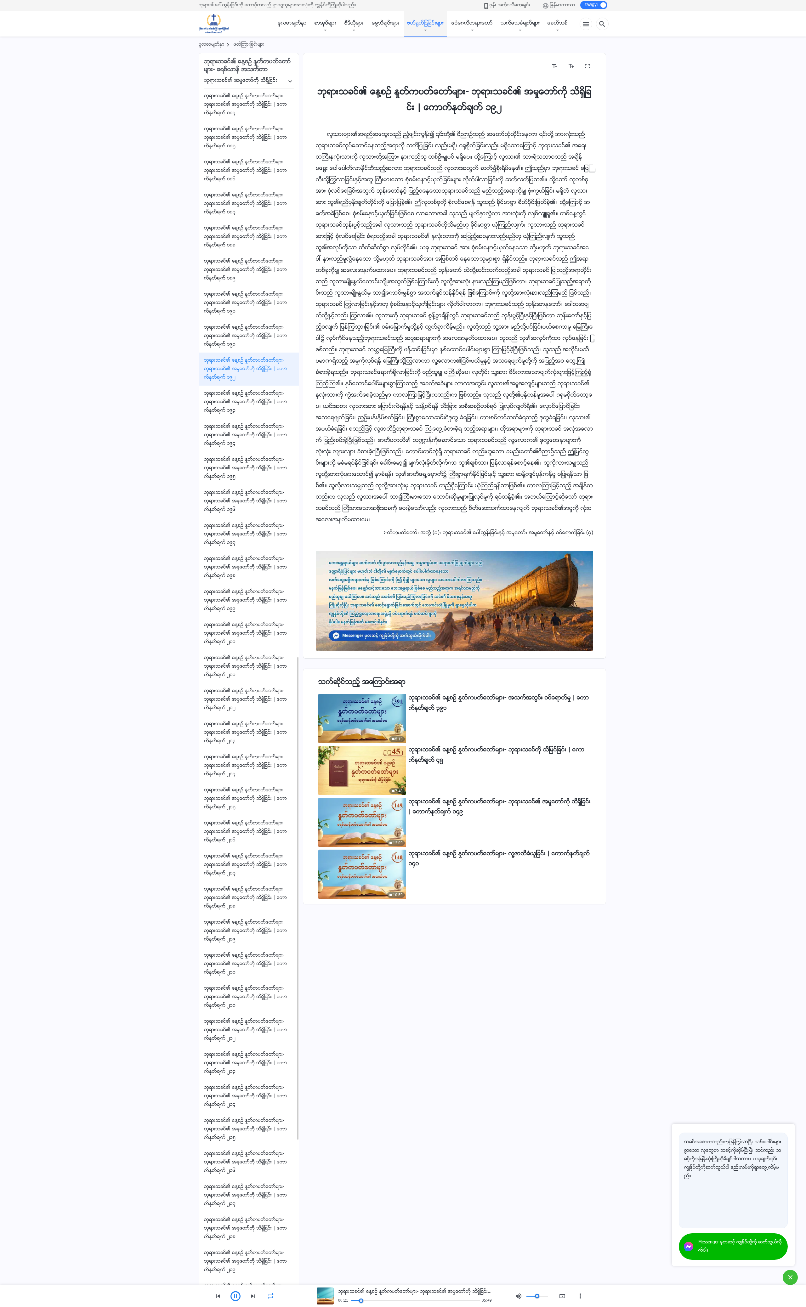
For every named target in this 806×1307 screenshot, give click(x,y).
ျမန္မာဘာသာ (562, 5)
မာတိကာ (329, 66)
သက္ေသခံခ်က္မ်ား (520, 23)
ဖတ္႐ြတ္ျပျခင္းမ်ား (425, 23)
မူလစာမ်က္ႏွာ (292, 23)
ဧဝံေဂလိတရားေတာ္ (472, 23)
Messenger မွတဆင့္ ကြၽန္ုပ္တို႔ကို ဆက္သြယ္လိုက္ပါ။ (740, 1246)
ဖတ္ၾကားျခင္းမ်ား (249, 45)
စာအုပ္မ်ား (325, 23)
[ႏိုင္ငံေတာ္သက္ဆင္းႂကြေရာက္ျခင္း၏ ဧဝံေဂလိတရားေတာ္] (217, 24)
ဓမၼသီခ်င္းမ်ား (385, 23)
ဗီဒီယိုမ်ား (353, 23)
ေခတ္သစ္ (558, 23)
